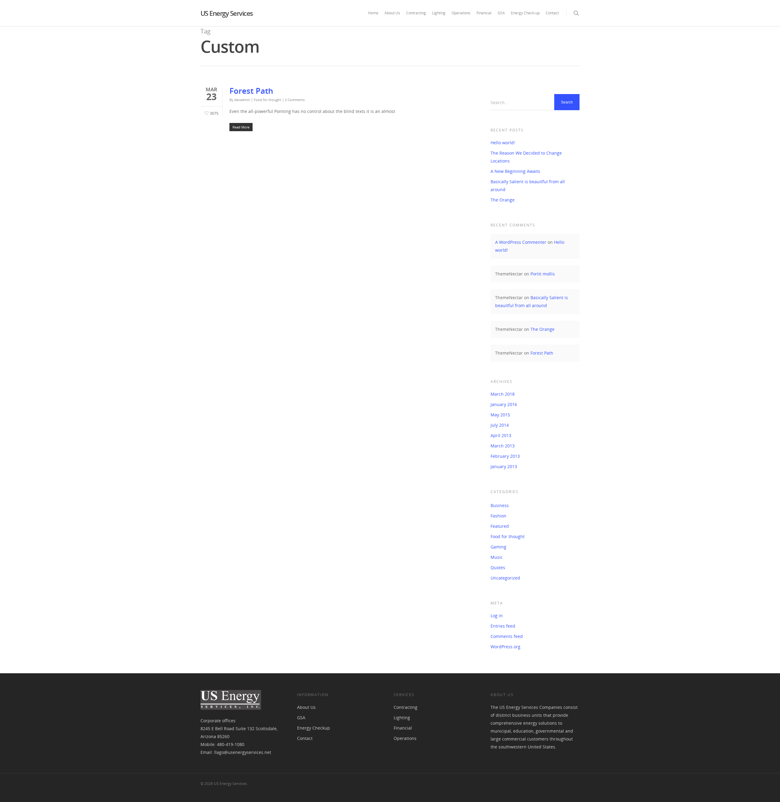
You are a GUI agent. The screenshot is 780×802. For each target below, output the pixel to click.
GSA (501, 13)
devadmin (242, 99)
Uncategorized (505, 578)
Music (497, 557)
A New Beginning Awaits (515, 171)
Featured (500, 526)
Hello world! (503, 142)
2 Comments (295, 99)
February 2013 (505, 456)
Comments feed (507, 636)
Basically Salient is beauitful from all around (528, 185)
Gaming (498, 547)
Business (500, 505)
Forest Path (251, 90)
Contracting (416, 13)
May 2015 (500, 415)
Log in (497, 615)
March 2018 (503, 394)
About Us (392, 13)
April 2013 (501, 435)
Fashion (498, 516)
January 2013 (504, 466)
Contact (552, 13)
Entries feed (503, 626)
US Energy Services (226, 13)
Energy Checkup (313, 728)
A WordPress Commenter (520, 242)
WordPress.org (505, 647)
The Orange (503, 200)
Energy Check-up (525, 13)
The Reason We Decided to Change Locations (526, 157)
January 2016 (504, 404)
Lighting (438, 13)
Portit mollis (542, 274)
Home (373, 13)
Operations (461, 13)
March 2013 (503, 446)
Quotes (498, 567)
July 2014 (500, 425)
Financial (484, 13)
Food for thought (267, 99)
